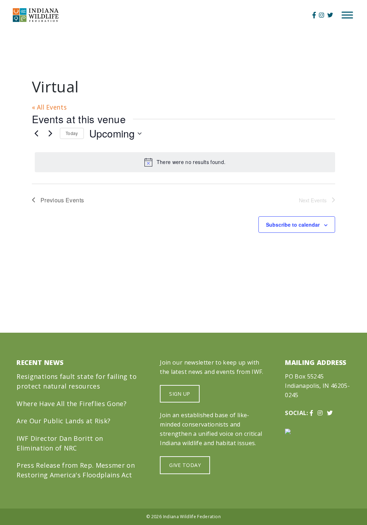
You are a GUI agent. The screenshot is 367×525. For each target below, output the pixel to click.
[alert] (185, 162)
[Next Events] (50, 133)
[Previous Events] (36, 133)
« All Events (49, 107)
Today (72, 133)
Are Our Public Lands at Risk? (63, 420)
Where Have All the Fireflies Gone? (71, 403)
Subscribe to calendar (293, 224)
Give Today (184, 465)
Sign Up (179, 393)
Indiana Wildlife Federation (192, 517)
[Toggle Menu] (347, 14)
